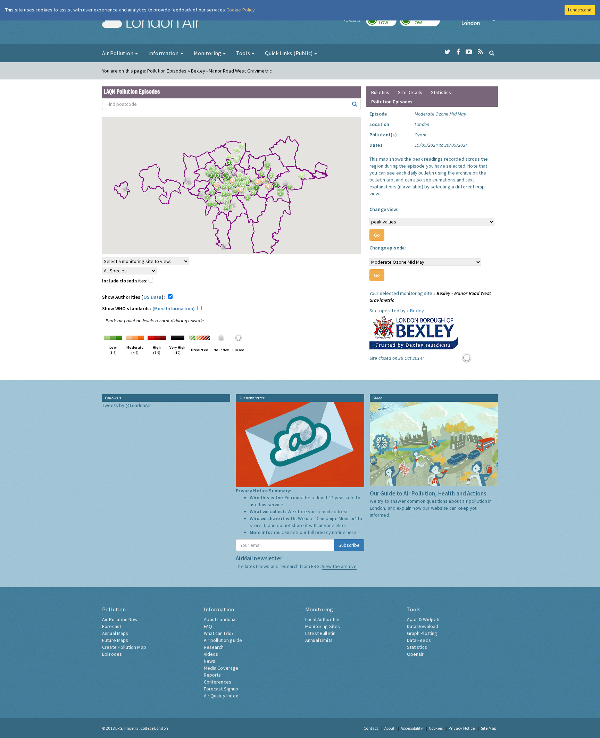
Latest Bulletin (320, 633)
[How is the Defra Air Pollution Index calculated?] (113, 337)
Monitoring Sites (322, 626)
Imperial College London (480, 23)
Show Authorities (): (134, 297)
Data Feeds (419, 640)
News (210, 661)
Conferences (218, 682)
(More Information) (173, 308)
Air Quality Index (221, 696)
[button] (244, 147)
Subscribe (349, 545)
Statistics (441, 92)
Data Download (423, 626)
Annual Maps (115, 633)
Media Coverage (221, 668)
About (389, 728)
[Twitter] (447, 52)
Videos (211, 654)
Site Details (410, 92)
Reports (212, 675)
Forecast (111, 626)
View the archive (339, 566)
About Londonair (221, 619)
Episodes (112, 654)
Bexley (417, 310)
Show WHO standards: (148, 308)
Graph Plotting (422, 633)
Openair (415, 654)
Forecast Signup (221, 689)
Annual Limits (319, 640)
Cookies (436, 728)
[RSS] (480, 52)
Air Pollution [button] (118, 53)
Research (214, 647)
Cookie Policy (240, 10)
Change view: (384, 209)
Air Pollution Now (120, 619)
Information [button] (164, 53)
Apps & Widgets (424, 619)
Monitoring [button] (208, 53)
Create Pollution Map (124, 647)
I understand (579, 10)
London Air (151, 23)
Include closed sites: (125, 281)
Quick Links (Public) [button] (289, 53)
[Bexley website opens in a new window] (413, 331)
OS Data (152, 297)
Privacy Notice (462, 728)
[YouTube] (469, 52)
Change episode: (387, 248)
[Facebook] (458, 52)
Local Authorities (323, 619)
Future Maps (115, 640)
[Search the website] (492, 52)
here (352, 532)
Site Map (488, 728)
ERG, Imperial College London (141, 728)
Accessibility (412, 728)
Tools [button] (243, 53)
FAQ (208, 626)
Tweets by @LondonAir (126, 405)
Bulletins (380, 92)
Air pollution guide (223, 640)
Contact (371, 728)
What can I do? (219, 633)
